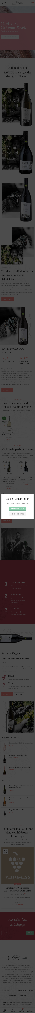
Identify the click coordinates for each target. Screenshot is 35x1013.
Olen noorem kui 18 (17, 514)
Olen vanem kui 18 (17, 508)
